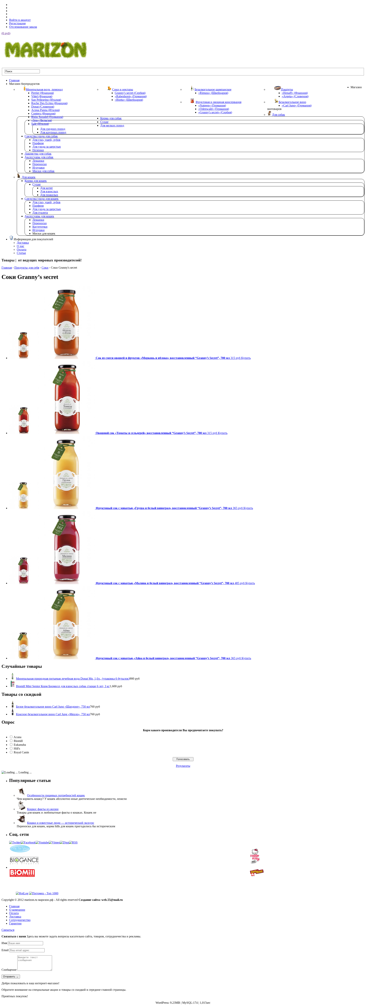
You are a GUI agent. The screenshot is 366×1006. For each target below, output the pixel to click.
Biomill (18, 740)
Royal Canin (21, 752)
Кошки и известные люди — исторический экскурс (60, 822)
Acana (17, 737)
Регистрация (17, 23)
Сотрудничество (19, 920)
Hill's (17, 748)
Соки (45, 267)
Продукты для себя (26, 267)
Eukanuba (20, 744)
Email (5, 950)
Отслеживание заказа (23, 26)
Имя (4, 943)
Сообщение (9, 969)
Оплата (14, 913)
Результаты (183, 765)
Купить (246, 358)
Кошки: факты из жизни (43, 809)
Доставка (15, 916)
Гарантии (15, 923)
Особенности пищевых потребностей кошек (56, 795)
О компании (17, 909)
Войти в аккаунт (20, 20)
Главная (7, 267)
